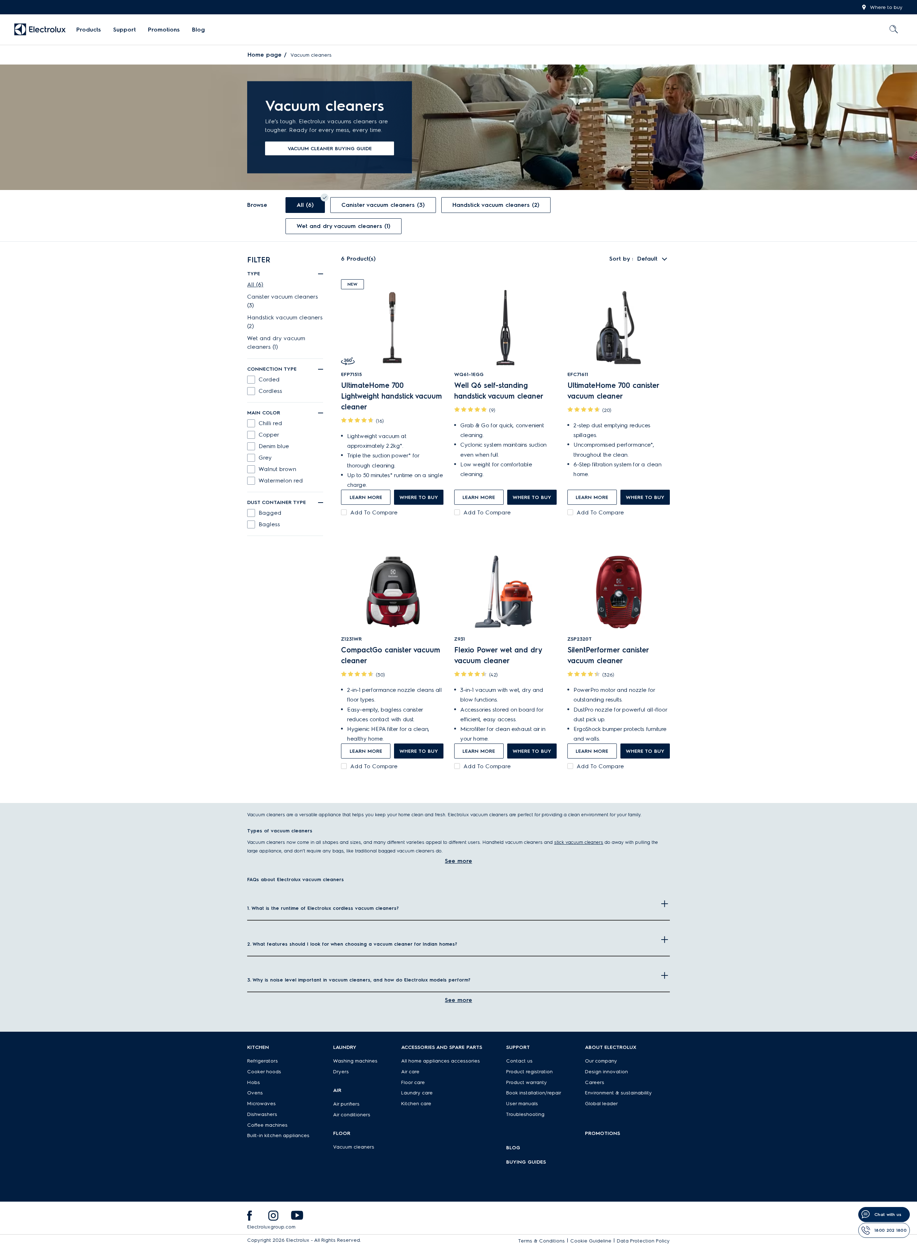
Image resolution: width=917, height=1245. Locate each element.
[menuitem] (88, 30)
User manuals (522, 1104)
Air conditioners (351, 1115)
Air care (410, 1072)
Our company (601, 1061)
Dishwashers (262, 1114)
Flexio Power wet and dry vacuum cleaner (498, 655)
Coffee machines (267, 1125)
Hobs (253, 1082)
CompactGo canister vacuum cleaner (390, 655)
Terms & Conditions (541, 1241)
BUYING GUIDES (526, 1162)
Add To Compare (374, 512)
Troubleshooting (525, 1114)
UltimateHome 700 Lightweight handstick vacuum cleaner (391, 396)
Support (124, 29)
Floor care (413, 1082)
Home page (265, 54)
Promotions (164, 29)
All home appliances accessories (440, 1061)
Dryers (341, 1072)
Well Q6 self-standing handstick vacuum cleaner (498, 390)
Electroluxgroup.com (271, 1227)
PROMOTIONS (602, 1133)
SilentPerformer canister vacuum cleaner (608, 655)
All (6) (255, 284)
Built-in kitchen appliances (278, 1135)
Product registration (529, 1072)
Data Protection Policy (643, 1241)
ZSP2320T (579, 639)
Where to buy (886, 7)
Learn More (366, 497)
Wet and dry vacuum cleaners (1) (276, 342)
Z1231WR (351, 639)
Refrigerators (262, 1061)
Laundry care (417, 1093)
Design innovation (606, 1072)
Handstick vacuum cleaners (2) (285, 321)
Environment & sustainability (618, 1093)
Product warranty (526, 1082)
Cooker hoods (264, 1072)
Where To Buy (418, 497)
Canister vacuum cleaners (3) (282, 301)
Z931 (459, 639)
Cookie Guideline (590, 1241)
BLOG (513, 1148)
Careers (594, 1082)
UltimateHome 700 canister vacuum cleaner (613, 390)
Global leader (601, 1104)
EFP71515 (351, 374)
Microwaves (261, 1104)
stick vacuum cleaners (578, 842)
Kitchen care (416, 1104)
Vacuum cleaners (353, 1147)
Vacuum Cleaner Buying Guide (330, 149)
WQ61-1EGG (469, 374)
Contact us (519, 1061)
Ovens (255, 1093)
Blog (198, 29)
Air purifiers (346, 1104)
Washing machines (355, 1061)
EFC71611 (577, 374)
